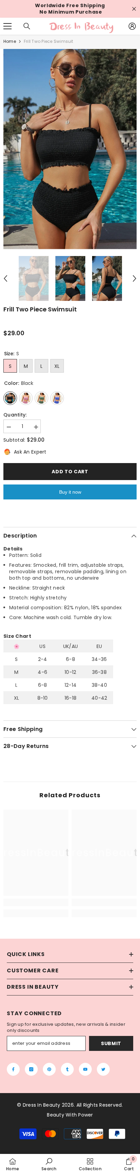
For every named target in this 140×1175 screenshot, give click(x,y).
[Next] (134, 278)
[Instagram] (31, 1069)
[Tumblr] (67, 1069)
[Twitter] (103, 1069)
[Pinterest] (49, 1069)
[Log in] (132, 26)
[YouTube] (85, 1069)
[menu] (7, 26)
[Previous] (5, 278)
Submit (111, 1043)
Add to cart (70, 471)
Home (9, 41)
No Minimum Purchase (70, 12)
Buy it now (70, 492)
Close (134, 9)
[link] (35, 902)
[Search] (27, 26)
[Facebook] (13, 1069)
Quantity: (15, 415)
